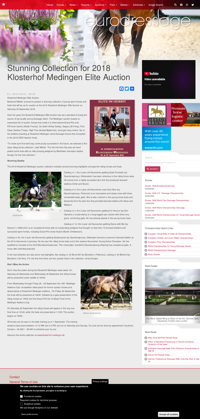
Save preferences (29, 414)
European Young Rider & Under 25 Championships (169, 233)
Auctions (100, 4)
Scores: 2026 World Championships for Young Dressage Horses (172, 214)
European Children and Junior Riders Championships (170, 237)
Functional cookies (33, 396)
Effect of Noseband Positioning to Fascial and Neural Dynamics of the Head (171, 343)
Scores (61, 4)
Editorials (138, 4)
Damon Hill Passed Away (159, 354)
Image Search (156, 4)
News (73, 4)
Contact (14, 377)
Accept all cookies (168, 414)
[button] (149, 296)
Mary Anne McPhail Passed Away (162, 337)
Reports (85, 4)
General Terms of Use (24, 382)
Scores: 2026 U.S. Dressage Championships (164, 193)
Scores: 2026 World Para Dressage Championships (167, 200)
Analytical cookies (32, 403)
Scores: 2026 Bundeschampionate (160, 185)
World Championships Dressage (162, 250)
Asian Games (154, 254)
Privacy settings (100, 381)
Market (124, 4)
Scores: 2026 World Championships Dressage (164, 207)
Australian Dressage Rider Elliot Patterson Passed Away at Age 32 (173, 349)
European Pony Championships (161, 241)
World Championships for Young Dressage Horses (169, 246)
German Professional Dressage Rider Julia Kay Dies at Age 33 (173, 360)
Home (50, 4)
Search (153, 169)
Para (113, 4)
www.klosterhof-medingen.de (51, 335)
